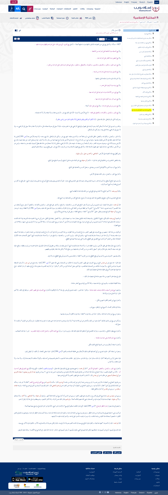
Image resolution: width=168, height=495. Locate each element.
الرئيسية (97, 9)
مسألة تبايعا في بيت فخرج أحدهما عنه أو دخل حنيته (140, 74)
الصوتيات (60, 9)
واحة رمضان (118, 475)
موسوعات (90, 9)
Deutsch (142, 2)
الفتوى (75, 9)
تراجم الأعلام (14, 18)
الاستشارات (67, 9)
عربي (156, 2)
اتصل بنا (25, 468)
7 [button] (116, 39)
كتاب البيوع (142, 22)
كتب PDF (88, 18)
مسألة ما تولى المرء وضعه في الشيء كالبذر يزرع (141, 105)
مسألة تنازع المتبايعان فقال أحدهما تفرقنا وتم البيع (141, 78)
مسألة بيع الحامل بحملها (146, 101)
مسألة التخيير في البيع (147, 69)
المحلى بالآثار (149, 22)
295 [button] (103, 39)
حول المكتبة (61, 18)
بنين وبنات (37, 9)
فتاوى (158, 482)
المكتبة (52, 9)
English (126, 2)
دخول (13, 2)
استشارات (156, 485)
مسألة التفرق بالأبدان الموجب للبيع (144, 60)
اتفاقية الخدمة (32, 468)
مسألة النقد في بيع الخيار (146, 83)
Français (134, 2)
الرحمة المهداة (117, 472)
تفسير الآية (117, 452)
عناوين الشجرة (96, 452)
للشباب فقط (118, 482)
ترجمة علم (107, 452)
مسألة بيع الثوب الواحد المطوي (145, 47)
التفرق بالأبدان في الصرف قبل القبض (143, 65)
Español (150, 2)
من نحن (19, 468)
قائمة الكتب (46, 18)
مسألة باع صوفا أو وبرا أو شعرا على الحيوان (142, 123)
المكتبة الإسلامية (144, 17)
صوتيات (157, 475)
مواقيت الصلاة (90, 475)
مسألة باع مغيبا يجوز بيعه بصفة (145, 119)
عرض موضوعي (30, 18)
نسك (120, 479)
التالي (17, 440)
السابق (21, 440)
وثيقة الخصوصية (41, 468)
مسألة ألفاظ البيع (148, 56)
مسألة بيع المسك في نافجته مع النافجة (144, 96)
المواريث (45, 9)
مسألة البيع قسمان (148, 33)
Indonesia (119, 2)
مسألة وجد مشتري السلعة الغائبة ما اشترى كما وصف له (139, 38)
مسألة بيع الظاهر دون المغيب (145, 114)
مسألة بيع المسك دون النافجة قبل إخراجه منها (142, 110)
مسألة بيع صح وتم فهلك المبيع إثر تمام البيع (142, 87)
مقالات (82, 9)
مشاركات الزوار (90, 479)
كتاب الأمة (75, 18)
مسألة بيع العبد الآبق (147, 92)
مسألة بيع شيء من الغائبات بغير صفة (143, 42)
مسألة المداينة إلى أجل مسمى (145, 51)
